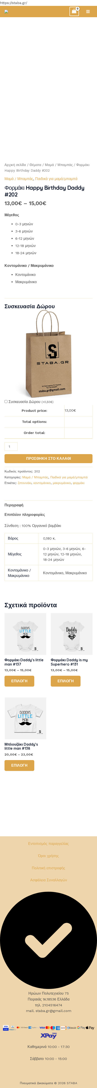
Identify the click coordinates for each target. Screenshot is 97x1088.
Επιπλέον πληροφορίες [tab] (25, 514)
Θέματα (35, 165)
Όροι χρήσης (48, 856)
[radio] (53, 224)
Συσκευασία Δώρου (31, 402)
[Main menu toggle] (87, 11)
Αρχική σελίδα (15, 165)
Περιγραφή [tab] (14, 505)
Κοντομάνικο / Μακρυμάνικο (29, 265)
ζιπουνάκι (24, 483)
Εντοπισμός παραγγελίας (48, 843)
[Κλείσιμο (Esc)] (82, 5)
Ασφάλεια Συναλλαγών (48, 880)
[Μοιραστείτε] (72, 5)
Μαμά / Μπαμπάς (59, 165)
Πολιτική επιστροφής (48, 868)
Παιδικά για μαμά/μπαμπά (56, 179)
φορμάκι (78, 483)
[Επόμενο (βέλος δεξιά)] (89, 552)
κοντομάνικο (42, 483)
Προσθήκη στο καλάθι (48, 458)
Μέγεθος (12, 215)
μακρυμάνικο (62, 483)
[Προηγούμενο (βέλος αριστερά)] (8, 552)
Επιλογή (19, 681)
